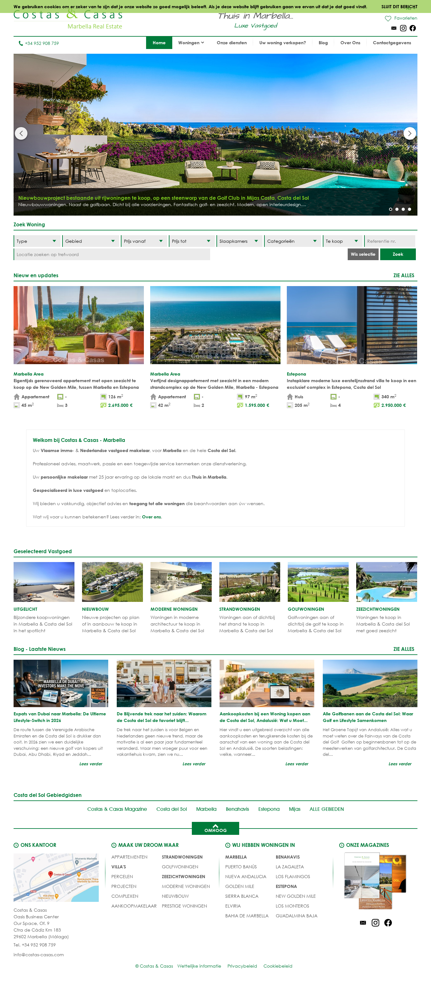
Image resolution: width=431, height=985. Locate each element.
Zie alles (403, 275)
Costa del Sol (171, 809)
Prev (21, 133)
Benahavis (237, 809)
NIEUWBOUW (175, 896)
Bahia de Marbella (247, 916)
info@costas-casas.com (39, 954)
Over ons (151, 516)
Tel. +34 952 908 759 (35, 945)
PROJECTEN (123, 886)
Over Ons (350, 42)
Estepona (269, 809)
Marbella (206, 809)
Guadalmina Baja (296, 916)
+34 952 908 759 (42, 43)
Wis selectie (363, 254)
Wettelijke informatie (199, 966)
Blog (323, 42)
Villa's (118, 866)
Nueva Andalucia (245, 876)
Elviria (233, 906)
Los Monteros (292, 906)
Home (159, 42)
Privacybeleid (242, 966)
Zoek (398, 254)
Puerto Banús (241, 867)
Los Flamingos (293, 876)
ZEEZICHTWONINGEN (183, 876)
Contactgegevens (392, 42)
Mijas (294, 809)
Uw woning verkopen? (282, 42)
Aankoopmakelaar (134, 906)
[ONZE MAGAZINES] (375, 882)
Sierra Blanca (241, 896)
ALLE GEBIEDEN (327, 809)
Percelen (122, 876)
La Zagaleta (290, 867)
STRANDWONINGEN (182, 857)
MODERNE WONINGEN (186, 886)
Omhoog (215, 830)
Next (410, 133)
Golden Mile (239, 886)
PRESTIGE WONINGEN (184, 906)
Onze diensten (232, 42)
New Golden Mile (296, 896)
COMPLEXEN (124, 896)
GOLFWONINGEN (180, 867)
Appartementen (129, 857)
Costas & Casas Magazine (117, 809)
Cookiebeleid (277, 966)
